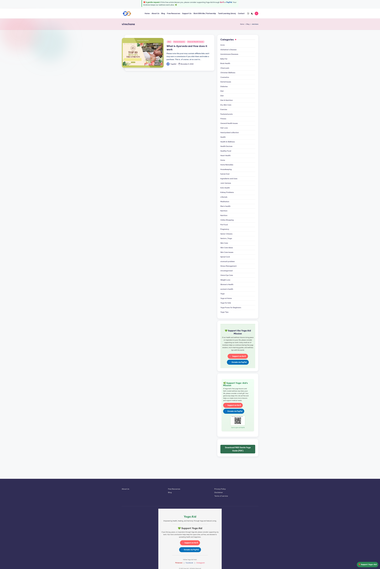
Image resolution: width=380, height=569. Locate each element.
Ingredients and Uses (228, 178)
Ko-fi (222, 2)
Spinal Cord (225, 257)
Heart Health (225, 155)
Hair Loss (224, 128)
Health (223, 137)
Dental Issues (225, 82)
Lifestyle (223, 197)
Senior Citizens (226, 234)
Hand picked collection (229, 132)
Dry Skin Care (225, 105)
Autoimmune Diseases (229, 54)
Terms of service (221, 496)
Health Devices (226, 146)
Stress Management (228, 266)
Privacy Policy (220, 489)
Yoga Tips (224, 312)
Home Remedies (226, 165)
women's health (226, 289)
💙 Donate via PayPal (238, 362)
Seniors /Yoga (226, 238)
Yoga (222, 294)
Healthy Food (225, 151)
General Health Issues (195, 41)
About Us (125, 489)
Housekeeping (226, 169)
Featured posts (179, 41)
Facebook (189, 563)
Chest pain (224, 68)
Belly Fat (223, 59)
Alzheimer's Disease (228, 50)
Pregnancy (224, 229)
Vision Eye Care (226, 275)
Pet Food (224, 225)
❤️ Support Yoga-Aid (367, 564)
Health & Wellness (227, 142)
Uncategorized (226, 271)
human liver (225, 174)
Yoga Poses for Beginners (230, 307)
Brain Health (225, 63)
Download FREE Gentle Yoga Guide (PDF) (238, 449)
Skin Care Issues (226, 252)
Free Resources (174, 489)
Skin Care (224, 243)
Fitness (223, 119)
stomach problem (227, 261)
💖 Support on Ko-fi (238, 356)
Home (222, 160)
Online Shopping (227, 220)
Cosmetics (224, 77)
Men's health (225, 206)
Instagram (200, 563)
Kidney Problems (227, 192)
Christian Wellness (227, 73)
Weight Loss (225, 280)
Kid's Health (225, 188)
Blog (170, 492)
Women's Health (226, 284)
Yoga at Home (226, 298)
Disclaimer (218, 492)
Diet (169, 41)
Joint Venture (225, 183)
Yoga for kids (225, 303)
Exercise (223, 109)
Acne (222, 45)
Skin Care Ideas (226, 248)
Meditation (224, 201)
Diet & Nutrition (226, 100)
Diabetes (224, 86)
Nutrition (223, 211)
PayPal (229, 2)
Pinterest (178, 563)
